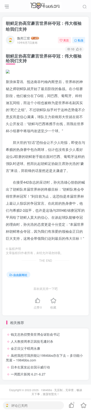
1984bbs (46, 390)
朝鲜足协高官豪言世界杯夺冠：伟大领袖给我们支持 (43, 26)
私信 (80, 40)
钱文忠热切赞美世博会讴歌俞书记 (35, 334)
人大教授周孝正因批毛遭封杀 (32, 341)
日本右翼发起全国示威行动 (30, 367)
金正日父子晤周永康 (25, 348)
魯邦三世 (23, 38)
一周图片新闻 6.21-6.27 (28, 374)
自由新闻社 (20, 275)
